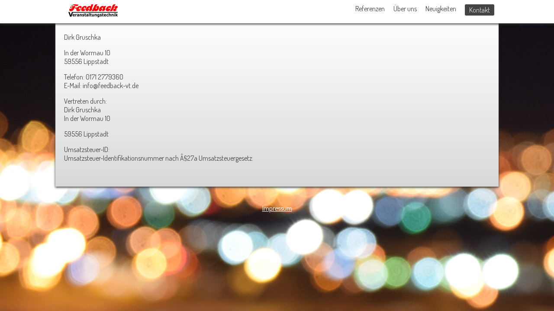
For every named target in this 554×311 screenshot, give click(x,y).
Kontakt (479, 10)
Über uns (405, 8)
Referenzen (370, 8)
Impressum (277, 208)
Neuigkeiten (440, 8)
